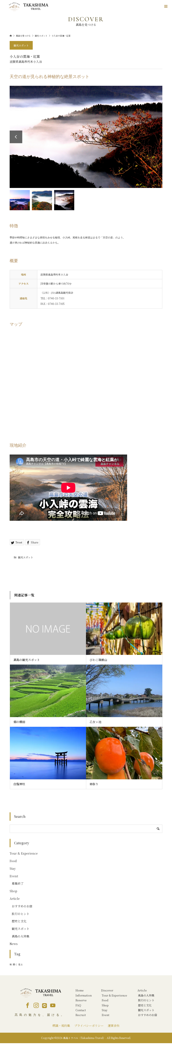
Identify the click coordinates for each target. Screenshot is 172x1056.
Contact (81, 1010)
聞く (15, 964)
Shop (13, 891)
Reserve (81, 1000)
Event (14, 876)
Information (84, 995)
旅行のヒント (20, 914)
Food (13, 861)
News (14, 944)
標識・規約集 (61, 1025)
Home (80, 990)
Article (15, 898)
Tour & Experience (24, 853)
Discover (107, 990)
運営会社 (114, 1025)
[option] (86, 137)
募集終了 (17, 883)
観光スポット (21, 45)
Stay (13, 868)
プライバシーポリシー (89, 1025)
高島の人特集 (20, 936)
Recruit (81, 1015)
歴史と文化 (19, 921)
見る (20, 964)
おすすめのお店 (22, 906)
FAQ (78, 1005)
